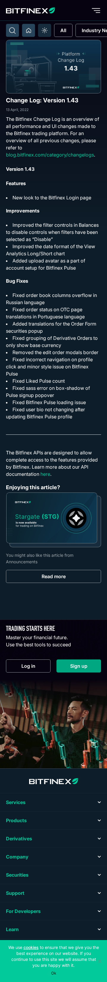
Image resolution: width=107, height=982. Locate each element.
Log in (36, 667)
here (45, 474)
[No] (100, 961)
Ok (53, 973)
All (63, 30)
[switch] (44, 30)
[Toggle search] (12, 30)
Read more (54, 576)
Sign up (85, 667)
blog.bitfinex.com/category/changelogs (50, 155)
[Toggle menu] (96, 10)
